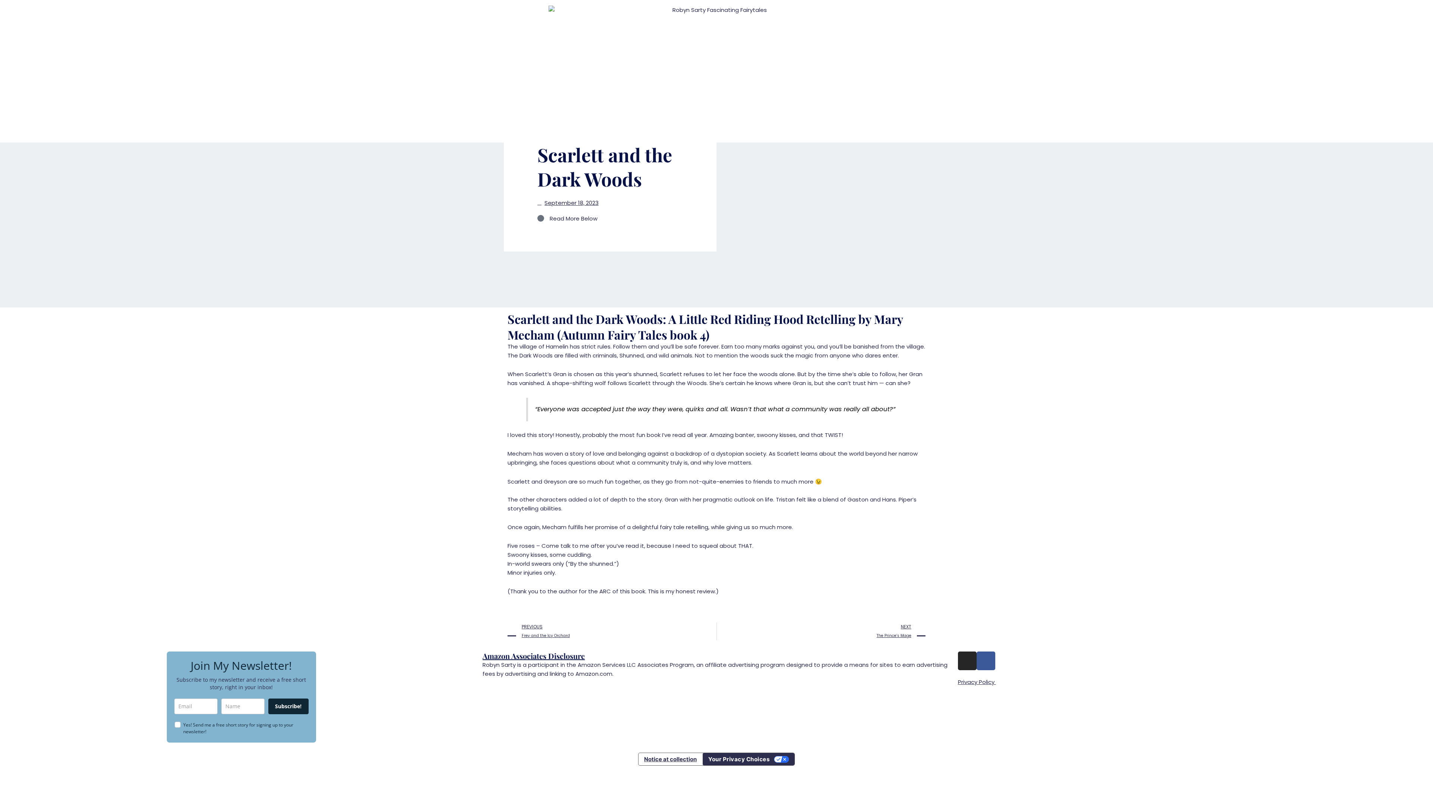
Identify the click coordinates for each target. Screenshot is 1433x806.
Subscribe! (288, 706)
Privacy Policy (977, 682)
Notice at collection (670, 759)
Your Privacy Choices (738, 759)
